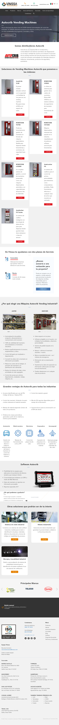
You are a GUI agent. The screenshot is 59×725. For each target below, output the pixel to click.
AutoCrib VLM (19, 82)
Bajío (46, 697)
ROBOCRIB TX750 (20, 124)
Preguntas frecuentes (50, 637)
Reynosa (47, 703)
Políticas (47, 635)
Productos (48, 625)
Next (56, 589)
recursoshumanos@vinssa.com (10, 649)
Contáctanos (28, 13)
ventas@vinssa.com (29, 635)
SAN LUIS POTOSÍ (7, 686)
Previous (1, 589)
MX (54, 4)
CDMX (46, 699)
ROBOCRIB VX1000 (48, 124)
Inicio (6, 10)
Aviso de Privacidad (34, 497)
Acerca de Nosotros (28, 10)
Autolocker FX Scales (20, 211)
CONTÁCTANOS (43, 289)
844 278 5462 (28, 632)
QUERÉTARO (34, 674)
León (34, 697)
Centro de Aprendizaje (48, 10)
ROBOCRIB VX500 (48, 82)
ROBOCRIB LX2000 (20, 165)
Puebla (34, 703)
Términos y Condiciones (51, 639)
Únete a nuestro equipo (8, 653)
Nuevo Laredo (48, 701)
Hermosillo (35, 701)
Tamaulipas (35, 699)
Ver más (20, 114)
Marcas (19, 10)
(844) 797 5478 (29, 627)
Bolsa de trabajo (6, 654)
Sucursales (37, 10)
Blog (46, 633)
